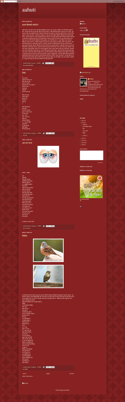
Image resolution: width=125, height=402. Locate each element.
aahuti (29, 9)
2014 (83, 120)
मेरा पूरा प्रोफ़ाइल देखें (84, 91)
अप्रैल (84, 124)
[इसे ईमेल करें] (46, 63)
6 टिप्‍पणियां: (39, 133)
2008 (83, 144)
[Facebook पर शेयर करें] (51, 63)
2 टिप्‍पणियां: (39, 226)
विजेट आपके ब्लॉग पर (100, 162)
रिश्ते (24, 73)
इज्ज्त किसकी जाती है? (30, 25)
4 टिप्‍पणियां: (39, 63)
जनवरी (84, 135)
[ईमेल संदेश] (43, 63)
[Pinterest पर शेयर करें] (53, 63)
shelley (91, 79)
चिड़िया (24, 236)
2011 (83, 138)
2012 (83, 122)
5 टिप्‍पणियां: (39, 367)
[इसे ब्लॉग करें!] (48, 63)
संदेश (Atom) (29, 376)
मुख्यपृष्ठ (48, 373)
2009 (83, 142)
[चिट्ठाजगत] (83, 23)
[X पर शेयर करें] (50, 63)
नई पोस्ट (24, 373)
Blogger (62, 390)
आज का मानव (27, 143)
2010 (83, 140)
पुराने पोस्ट (72, 373)
